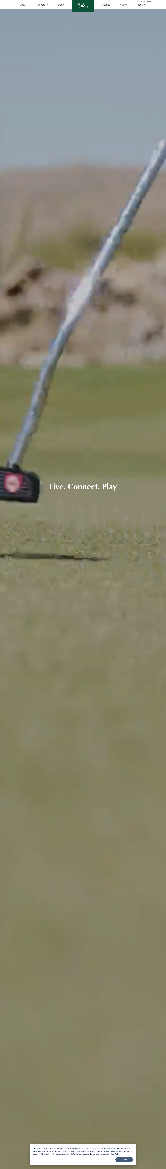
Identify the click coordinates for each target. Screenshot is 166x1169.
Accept (124, 1160)
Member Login (146, 1)
